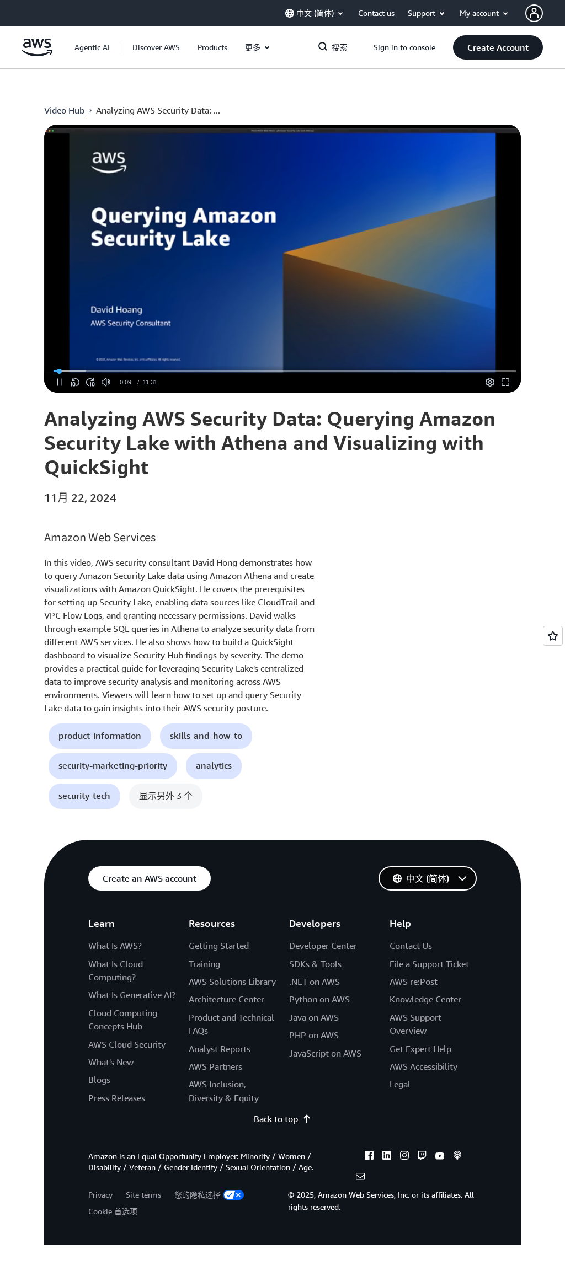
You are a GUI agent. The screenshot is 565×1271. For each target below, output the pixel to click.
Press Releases (116, 1097)
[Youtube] (439, 1157)
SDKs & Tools (315, 963)
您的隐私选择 (197, 1194)
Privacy (100, 1194)
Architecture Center (226, 999)
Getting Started (219, 945)
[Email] (360, 1178)
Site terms (143, 1194)
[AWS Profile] (534, 13)
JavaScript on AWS (325, 1053)
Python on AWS (319, 999)
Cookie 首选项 (112, 1211)
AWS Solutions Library (232, 981)
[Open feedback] (553, 636)
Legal (400, 1084)
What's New (111, 1062)
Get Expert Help (420, 1048)
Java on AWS (314, 1017)
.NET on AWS (314, 981)
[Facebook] (369, 1157)
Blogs (99, 1079)
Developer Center (323, 945)
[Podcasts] (457, 1157)
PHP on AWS (314, 1035)
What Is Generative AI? (131, 994)
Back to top (276, 1118)
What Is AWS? (115, 945)
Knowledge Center (425, 999)
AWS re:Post (414, 981)
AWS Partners (215, 1066)
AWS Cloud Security (127, 1044)
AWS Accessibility (423, 1066)
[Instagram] (404, 1157)
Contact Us (411, 945)
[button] (156, 47)
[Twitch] (422, 1157)
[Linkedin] (386, 1157)
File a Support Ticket (429, 963)
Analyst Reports (219, 1048)
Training (204, 963)
